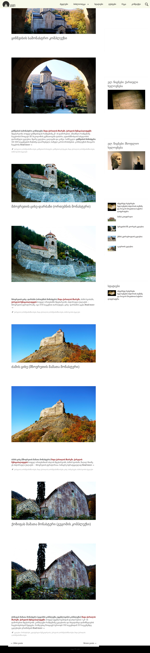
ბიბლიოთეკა (79, 4)
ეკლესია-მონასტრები (22, 633)
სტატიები (98, 4)
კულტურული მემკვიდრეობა (41, 633)
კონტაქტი (136, 4)
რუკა (124, 4)
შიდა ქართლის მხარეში (54, 131)
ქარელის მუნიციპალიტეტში (78, 131)
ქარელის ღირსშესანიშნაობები (25, 149)
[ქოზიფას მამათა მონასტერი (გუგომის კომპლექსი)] (53, 519)
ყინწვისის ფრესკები (60, 149)
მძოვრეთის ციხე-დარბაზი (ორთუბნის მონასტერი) (51, 206)
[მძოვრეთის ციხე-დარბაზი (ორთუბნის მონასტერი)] (53, 201)
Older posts (17, 643)
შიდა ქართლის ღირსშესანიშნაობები (81, 149)
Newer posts (89, 643)
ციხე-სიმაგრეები (70, 469)
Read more (26, 144)
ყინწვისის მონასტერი (44, 149)
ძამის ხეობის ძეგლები (19, 152)
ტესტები (112, 4)
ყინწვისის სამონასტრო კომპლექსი (39, 38)
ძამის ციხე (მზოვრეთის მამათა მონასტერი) (45, 367)
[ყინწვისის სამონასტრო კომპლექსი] (53, 33)
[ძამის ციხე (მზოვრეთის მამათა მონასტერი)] (53, 362)
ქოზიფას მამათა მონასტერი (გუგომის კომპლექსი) (51, 524)
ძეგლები (64, 4)
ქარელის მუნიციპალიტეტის (24, 302)
